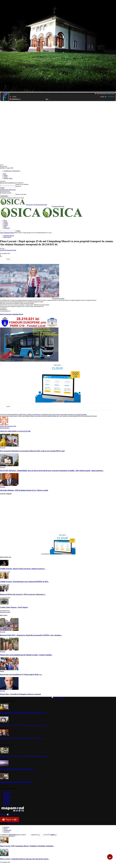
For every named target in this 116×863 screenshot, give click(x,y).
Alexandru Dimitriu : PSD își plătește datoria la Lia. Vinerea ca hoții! (24, 490)
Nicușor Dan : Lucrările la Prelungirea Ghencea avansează (20, 694)
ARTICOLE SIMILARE (7, 431)
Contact (5, 177)
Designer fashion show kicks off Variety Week (16, 782)
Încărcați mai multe (5, 612)
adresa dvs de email (21, 194)
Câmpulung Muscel (9, 232)
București (2, 447)
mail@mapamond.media (14, 822)
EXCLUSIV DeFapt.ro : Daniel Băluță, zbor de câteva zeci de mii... (23, 725)
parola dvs (18, 186)
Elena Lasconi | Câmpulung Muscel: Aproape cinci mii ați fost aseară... (24, 859)
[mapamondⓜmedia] (58, 206)
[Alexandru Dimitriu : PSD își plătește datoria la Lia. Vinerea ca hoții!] (9, 485)
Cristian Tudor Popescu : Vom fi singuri (14, 607)
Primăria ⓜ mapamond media (8, 250)
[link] (11, 314)
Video (5, 226)
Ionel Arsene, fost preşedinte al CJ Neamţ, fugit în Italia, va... (21, 674)
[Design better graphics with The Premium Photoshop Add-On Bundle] (4, 753)
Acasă (1, 232)
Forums (5, 175)
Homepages (6, 228)
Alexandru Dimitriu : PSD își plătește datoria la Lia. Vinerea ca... (22, 738)
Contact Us (6, 831)
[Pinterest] (28, 259)
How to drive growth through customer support (16, 769)
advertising (9, 814)
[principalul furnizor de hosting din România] (28, 834)
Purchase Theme (7, 178)
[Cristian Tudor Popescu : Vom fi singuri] (4, 604)
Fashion (5, 222)
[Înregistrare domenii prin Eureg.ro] (40, 834)
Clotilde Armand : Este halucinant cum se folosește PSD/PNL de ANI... (24, 581)
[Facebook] (16, 259)
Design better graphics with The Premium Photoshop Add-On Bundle (24, 756)
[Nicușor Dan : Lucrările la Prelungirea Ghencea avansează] (9, 689)
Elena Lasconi (7, 237)
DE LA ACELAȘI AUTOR (22, 431)
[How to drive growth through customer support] (4, 765)
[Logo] (21, 217)
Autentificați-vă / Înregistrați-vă (11, 171)
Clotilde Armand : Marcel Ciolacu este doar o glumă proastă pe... (22, 569)
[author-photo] (4, 424)
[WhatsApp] (34, 259)
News (5, 220)
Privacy (5, 828)
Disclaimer (6, 827)
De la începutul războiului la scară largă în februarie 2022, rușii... (22, 712)
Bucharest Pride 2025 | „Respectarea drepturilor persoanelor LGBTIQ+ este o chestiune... (31, 635)
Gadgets (5, 223)
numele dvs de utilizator (22, 184)
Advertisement (7, 830)
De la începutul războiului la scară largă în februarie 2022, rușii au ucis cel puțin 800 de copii (32, 451)
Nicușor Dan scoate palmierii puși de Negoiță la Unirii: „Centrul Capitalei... (26, 655)
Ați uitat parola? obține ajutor (8, 189)
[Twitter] (22, 259)
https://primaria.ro (4, 428)
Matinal (2, 671)
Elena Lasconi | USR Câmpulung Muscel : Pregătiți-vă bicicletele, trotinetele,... (27, 846)
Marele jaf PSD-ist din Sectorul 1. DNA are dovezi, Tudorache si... (23, 594)
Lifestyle (5, 225)
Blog (4, 173)
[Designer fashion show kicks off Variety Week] (4, 778)
